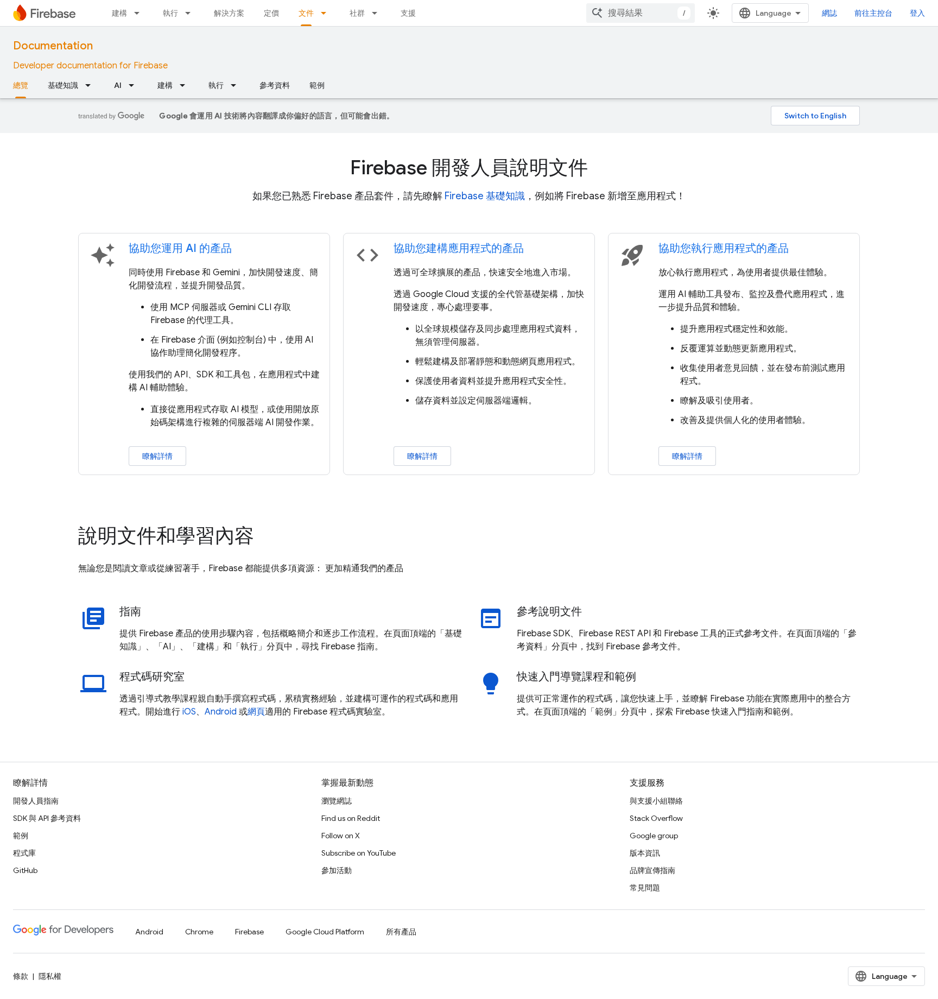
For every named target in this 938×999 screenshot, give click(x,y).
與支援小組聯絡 (656, 801)
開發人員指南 (36, 801)
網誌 (829, 13)
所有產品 (401, 932)
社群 (357, 13)
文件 (306, 13)
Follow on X (340, 835)
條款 (20, 976)
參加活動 (336, 870)
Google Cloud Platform (325, 932)
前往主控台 (873, 13)
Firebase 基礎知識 (485, 196)
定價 (271, 13)
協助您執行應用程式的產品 (723, 248)
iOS (189, 711)
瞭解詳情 (157, 456)
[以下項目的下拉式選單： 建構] (140, 13)
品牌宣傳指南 (652, 870)
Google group (654, 835)
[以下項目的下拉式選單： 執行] (191, 13)
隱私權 (50, 976)
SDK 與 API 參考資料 (47, 818)
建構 (119, 13)
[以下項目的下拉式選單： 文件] (327, 13)
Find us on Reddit (350, 818)
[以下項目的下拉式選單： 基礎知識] (91, 85)
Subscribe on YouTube (358, 853)
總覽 (20, 85)
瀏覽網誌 (336, 801)
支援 (408, 13)
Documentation (53, 46)
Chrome (199, 932)
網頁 (256, 711)
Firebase (249, 932)
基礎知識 (63, 85)
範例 (317, 85)
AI (118, 85)
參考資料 (274, 85)
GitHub (25, 870)
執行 (170, 13)
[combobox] (640, 13)
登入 (917, 13)
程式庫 (24, 853)
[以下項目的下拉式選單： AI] (135, 85)
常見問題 (645, 888)
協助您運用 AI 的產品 (180, 248)
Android (221, 711)
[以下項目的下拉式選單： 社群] (378, 13)
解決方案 (229, 13)
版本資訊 (645, 853)
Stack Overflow (656, 818)
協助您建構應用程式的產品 (459, 248)
